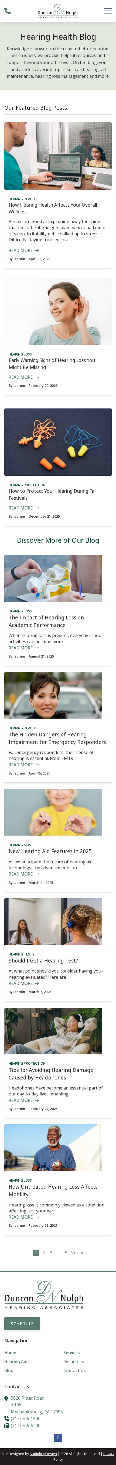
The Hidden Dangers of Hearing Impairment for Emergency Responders (57, 738)
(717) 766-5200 (25, 1426)
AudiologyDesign (43, 1453)
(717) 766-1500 (25, 1419)
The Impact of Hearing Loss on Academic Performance (46, 621)
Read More (21, 250)
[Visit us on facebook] (58, 1438)
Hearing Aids (20, 844)
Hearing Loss (20, 354)
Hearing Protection (27, 484)
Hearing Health (23, 198)
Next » (76, 1253)
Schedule (22, 1324)
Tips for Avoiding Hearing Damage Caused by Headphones (51, 1073)
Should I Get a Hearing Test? (43, 960)
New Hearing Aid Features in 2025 (50, 851)
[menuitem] (28, 1352)
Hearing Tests (21, 954)
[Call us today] (7, 11)
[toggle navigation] (108, 11)
